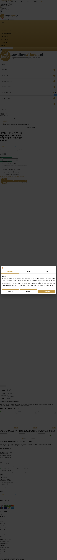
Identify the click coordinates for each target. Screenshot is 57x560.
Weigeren (10, 291)
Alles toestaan (46, 291)
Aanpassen (27, 291)
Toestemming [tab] (10, 271)
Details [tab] (28, 271)
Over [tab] (47, 271)
